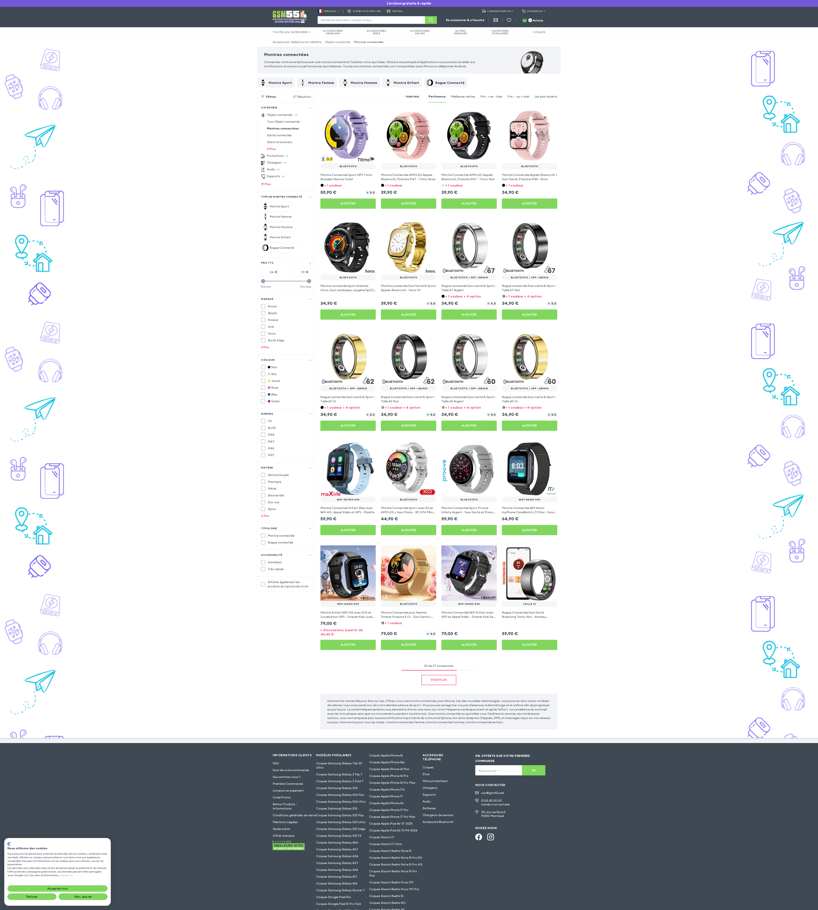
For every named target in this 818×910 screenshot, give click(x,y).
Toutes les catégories (290, 32)
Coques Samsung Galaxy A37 (337, 863)
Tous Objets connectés (283, 122)
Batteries (429, 808)
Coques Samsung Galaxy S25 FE (338, 836)
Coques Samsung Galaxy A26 (337, 870)
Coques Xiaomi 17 (381, 837)
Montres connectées (369, 42)
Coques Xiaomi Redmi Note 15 (390, 851)
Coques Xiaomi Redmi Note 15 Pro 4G (395, 864)
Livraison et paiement (288, 790)
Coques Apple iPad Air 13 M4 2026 (393, 830)
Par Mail (397, 11)
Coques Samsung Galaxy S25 (336, 808)
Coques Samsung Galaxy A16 (336, 883)
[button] (348, 185)
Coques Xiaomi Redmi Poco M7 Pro (394, 889)
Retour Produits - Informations (285, 806)
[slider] (263, 281)
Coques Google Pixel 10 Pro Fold (338, 904)
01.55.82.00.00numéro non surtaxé (495, 802)
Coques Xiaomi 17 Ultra (385, 844)
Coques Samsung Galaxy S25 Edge (340, 829)
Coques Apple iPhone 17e (387, 789)
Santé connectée (279, 135)
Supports (429, 794)
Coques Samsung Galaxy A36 (337, 856)
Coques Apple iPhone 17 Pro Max (392, 817)
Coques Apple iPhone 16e (387, 762)
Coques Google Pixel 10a (333, 897)
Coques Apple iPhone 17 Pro (388, 810)
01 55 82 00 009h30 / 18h (367, 11)
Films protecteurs (435, 781)
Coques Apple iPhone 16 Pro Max (392, 783)
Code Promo (282, 797)
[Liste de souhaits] (509, 20)
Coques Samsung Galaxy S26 (337, 788)
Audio (427, 801)
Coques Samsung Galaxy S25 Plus (340, 815)
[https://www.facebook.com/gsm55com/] (478, 837)
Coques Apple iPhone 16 (386, 755)
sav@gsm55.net (492, 793)
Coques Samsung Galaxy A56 (337, 842)
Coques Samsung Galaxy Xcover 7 (340, 890)
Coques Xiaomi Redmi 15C (387, 903)
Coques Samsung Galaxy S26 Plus (340, 795)
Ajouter (348, 203)
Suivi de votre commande (291, 770)
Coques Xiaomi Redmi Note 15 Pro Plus (393, 873)
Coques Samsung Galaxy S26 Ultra (341, 802)
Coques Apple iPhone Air (386, 803)
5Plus (271, 149)
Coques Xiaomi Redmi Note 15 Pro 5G (395, 858)
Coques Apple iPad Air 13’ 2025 (391, 823)
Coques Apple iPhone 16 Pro (388, 776)
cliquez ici (66, 875)
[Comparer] (361, 113)
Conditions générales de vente (294, 815)
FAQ (276, 763)
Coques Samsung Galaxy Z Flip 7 (339, 774)
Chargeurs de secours (438, 815)
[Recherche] (431, 20)
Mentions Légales (285, 822)
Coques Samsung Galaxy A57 (337, 849)
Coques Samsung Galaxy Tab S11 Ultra (339, 765)
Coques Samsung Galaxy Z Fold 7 (339, 781)
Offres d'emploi (284, 836)
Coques (428, 767)
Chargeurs (430, 788)
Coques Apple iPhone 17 (386, 796)
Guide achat (281, 829)
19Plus (266, 184)
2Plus (265, 516)
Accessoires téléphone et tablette (297, 42)
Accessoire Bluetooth (438, 822)
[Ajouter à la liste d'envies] (369, 113)
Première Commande (288, 784)
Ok (534, 770)
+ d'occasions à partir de (341, 632)
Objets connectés (337, 42)
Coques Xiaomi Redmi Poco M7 (391, 882)
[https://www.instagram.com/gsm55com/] (490, 837)
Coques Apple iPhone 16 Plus (389, 769)
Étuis (426, 774)
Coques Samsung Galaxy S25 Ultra (340, 822)
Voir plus (439, 679)
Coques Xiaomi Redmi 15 (386, 896)
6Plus (265, 347)
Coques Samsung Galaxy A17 (336, 876)
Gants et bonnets (279, 142)
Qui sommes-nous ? (287, 777)
